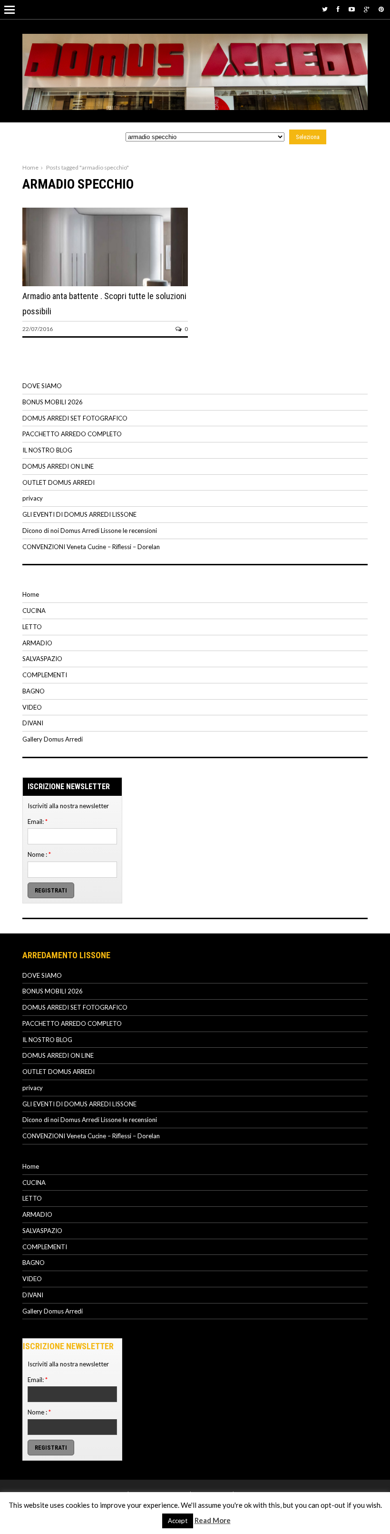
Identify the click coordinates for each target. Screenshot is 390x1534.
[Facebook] (338, 9)
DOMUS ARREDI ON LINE (58, 466)
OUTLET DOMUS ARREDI (58, 482)
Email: (38, 821)
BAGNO (33, 691)
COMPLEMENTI (44, 675)
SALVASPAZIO (42, 658)
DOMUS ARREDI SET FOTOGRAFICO (74, 418)
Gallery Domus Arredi (52, 739)
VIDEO (32, 707)
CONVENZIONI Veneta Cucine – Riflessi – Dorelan (91, 547)
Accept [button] (177, 1520)
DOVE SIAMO (42, 386)
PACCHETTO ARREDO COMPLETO (72, 434)
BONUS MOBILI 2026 (52, 402)
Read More (213, 1520)
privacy (32, 498)
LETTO (32, 627)
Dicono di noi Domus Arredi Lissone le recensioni (89, 530)
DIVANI (32, 723)
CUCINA (34, 610)
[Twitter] (325, 9)
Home (30, 167)
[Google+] (367, 9)
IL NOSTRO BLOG (47, 450)
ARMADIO (37, 643)
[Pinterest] (381, 9)
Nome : (39, 854)
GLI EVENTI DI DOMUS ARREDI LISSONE (79, 514)
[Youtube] (352, 9)
